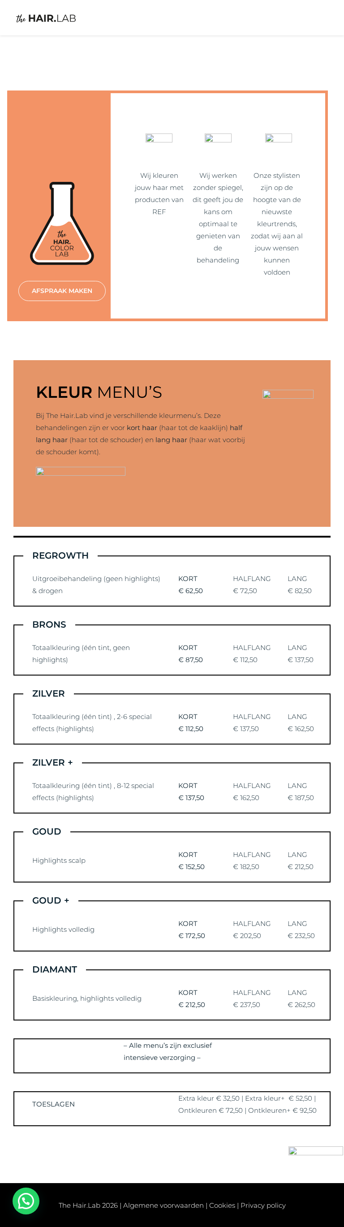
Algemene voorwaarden (163, 1205)
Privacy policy (263, 1205)
